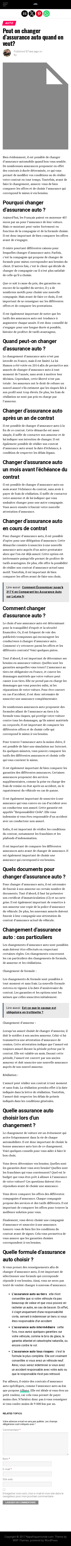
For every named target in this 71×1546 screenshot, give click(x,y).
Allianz (24, 1390)
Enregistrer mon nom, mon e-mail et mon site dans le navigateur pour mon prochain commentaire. (33, 1495)
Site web (8, 1479)
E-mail (7, 1469)
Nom (6, 1459)
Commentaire (12, 1430)
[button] (5, 4)
